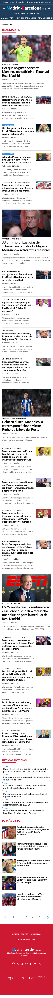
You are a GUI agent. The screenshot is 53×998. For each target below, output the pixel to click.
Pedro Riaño (6, 166)
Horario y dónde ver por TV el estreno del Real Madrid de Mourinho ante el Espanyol (17, 102)
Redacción (6, 109)
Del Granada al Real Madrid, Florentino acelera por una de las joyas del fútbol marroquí (17, 336)
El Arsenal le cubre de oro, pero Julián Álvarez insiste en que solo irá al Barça (26, 778)
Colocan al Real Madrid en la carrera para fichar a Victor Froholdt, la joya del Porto (22, 425)
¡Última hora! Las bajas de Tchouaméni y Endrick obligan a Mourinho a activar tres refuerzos (26, 246)
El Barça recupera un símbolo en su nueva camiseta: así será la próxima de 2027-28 (26, 803)
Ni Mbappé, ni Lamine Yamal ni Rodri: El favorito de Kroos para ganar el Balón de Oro (18, 131)
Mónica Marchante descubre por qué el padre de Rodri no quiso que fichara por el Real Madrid (32, 846)
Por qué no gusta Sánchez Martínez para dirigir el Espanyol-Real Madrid (26, 71)
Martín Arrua (6, 254)
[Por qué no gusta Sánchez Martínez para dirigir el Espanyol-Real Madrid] (26, 48)
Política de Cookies (19, 934)
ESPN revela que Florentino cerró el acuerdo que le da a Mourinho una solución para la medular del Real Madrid (26, 612)
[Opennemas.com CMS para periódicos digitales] (26, 981)
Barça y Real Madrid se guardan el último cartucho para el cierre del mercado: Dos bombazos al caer (25, 769)
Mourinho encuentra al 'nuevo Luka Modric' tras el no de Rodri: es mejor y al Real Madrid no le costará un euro (17, 455)
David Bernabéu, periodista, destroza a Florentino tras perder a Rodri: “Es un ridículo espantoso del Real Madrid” (17, 706)
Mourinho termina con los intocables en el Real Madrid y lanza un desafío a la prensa (17, 188)
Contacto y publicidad (26, 940)
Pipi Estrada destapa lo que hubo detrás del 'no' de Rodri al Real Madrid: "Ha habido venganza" (17, 306)
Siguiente (47, 917)
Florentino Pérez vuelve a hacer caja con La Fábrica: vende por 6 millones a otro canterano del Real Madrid (16, 366)
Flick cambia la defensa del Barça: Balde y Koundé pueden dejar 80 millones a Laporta (25, 786)
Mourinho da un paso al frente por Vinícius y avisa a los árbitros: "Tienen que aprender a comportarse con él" (18, 486)
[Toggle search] (49, 8)
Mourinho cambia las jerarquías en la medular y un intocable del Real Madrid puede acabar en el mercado (16, 517)
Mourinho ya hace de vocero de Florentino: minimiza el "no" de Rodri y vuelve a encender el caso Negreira (18, 644)
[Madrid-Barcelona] (26, 8)
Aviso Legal (36, 934)
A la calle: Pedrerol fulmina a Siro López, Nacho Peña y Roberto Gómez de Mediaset (17, 159)
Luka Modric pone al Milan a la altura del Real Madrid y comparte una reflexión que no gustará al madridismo (17, 675)
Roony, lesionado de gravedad (13, 2)
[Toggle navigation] (4, 8)
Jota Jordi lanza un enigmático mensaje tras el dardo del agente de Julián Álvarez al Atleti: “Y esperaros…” (33, 831)
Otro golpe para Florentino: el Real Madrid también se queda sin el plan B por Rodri (17, 277)
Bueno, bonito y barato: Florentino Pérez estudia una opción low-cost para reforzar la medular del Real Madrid (17, 737)
